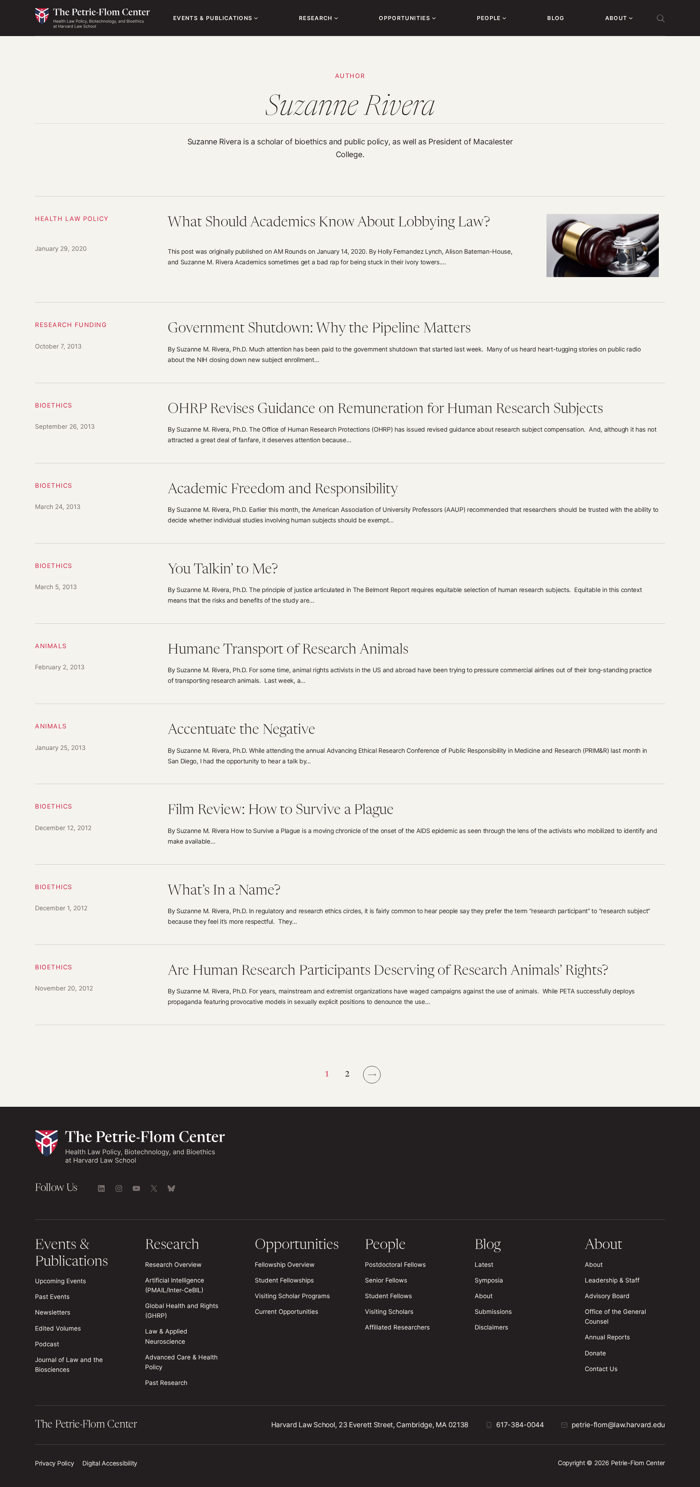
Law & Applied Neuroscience (166, 1336)
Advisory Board (607, 1296)
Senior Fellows (386, 1280)
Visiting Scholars (389, 1311)
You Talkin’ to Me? (350, 583)
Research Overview (173, 1264)
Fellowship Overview (285, 1264)
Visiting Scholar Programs (292, 1296)
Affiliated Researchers (397, 1327)
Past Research (166, 1382)
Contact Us (601, 1369)
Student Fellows (388, 1296)
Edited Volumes (58, 1328)
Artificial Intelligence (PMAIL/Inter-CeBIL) (174, 1285)
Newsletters (52, 1312)
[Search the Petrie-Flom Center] (660, 18)
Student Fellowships (284, 1280)
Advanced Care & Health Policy (181, 1362)
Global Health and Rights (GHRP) (181, 1310)
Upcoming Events (60, 1281)
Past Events (52, 1296)
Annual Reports (607, 1337)
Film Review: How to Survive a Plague (350, 824)
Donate (595, 1353)
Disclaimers (491, 1327)
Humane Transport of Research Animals (350, 664)
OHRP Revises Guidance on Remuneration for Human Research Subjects (350, 423)
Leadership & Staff (612, 1280)
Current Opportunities (286, 1311)
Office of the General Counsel (615, 1316)
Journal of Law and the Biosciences (69, 1364)
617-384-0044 (520, 1425)
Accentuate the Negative (350, 744)
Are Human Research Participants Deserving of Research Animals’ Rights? (350, 985)
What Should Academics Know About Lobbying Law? (350, 249)
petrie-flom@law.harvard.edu (618, 1425)
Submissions (493, 1311)
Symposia (489, 1280)
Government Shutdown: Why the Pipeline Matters (350, 342)
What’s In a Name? (350, 905)
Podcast (47, 1344)
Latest (484, 1264)
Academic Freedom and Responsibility (350, 503)
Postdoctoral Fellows (395, 1264)
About (484, 1296)
